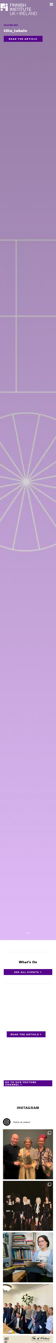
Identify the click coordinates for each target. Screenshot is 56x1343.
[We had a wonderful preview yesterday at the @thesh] (28, 1154)
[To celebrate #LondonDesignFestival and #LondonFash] (28, 1309)
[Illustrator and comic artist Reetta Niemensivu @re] (28, 1257)
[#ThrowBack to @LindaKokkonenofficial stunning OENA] (28, 1206)
